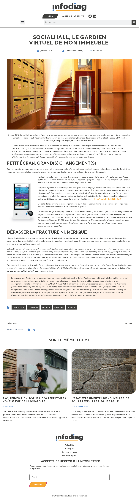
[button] (22, 22)
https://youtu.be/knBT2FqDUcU (107, 199)
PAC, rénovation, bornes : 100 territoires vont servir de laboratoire (34, 400)
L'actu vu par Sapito (73, 16)
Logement (59, 307)
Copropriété (19, 307)
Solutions (97, 50)
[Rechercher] (134, 22)
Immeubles (33, 307)
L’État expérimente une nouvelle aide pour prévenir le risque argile (100, 400)
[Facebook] (90, 16)
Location (46, 307)
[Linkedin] (95, 16)
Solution (71, 307)
